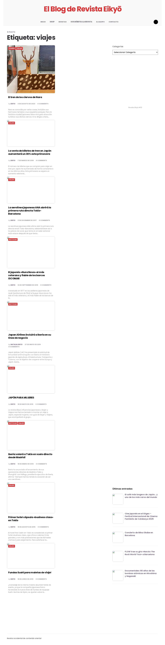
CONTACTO (113, 22)
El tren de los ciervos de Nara (25, 97)
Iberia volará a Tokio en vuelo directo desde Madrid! (30, 455)
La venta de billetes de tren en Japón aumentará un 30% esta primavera (29, 152)
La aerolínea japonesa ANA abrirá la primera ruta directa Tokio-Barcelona (29, 210)
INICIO (43, 22)
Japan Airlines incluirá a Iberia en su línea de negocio (29, 336)
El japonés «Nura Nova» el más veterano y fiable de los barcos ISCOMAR (26, 275)
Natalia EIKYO (16, 344)
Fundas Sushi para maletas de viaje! (29, 572)
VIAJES (19, 48)
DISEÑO (12, 48)
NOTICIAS (13, 239)
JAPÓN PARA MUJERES (21, 397)
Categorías (117, 46)
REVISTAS (63, 22)
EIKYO (13, 104)
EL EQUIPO (100, 22)
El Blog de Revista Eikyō (82, 9)
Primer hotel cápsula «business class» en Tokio (30, 518)
